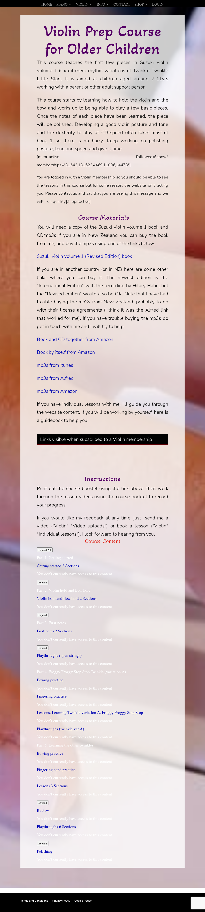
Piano (61, 5)
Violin (82, 5)
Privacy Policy (61, 901)
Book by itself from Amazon (66, 352)
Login (157, 5)
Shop (139, 5)
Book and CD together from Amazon (75, 339)
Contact (122, 5)
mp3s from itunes (55, 365)
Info (101, 5)
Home (46, 5)
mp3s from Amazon (57, 391)
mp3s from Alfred (55, 378)
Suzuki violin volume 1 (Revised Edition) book (84, 256)
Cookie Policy (82, 901)
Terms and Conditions (34, 901)
